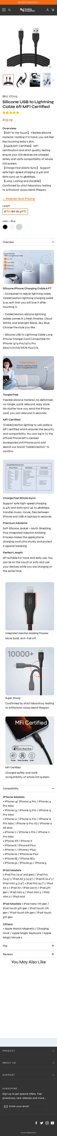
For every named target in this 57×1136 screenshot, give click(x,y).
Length (6, 205)
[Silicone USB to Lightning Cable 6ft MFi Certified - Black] (4, 1025)
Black (5, 226)
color (8, 221)
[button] (11, 112)
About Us (9, 1062)
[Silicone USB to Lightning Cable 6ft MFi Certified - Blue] (11, 1025)
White (12, 226)
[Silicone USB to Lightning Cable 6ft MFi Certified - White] (7, 1025)
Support (8, 1075)
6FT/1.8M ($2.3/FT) (15, 211)
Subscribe (9, 1088)
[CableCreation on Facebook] (36, 1123)
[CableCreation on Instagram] (47, 1123)
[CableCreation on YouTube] (52, 1123)
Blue (19, 226)
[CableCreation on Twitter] (41, 1123)
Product (8, 1050)
